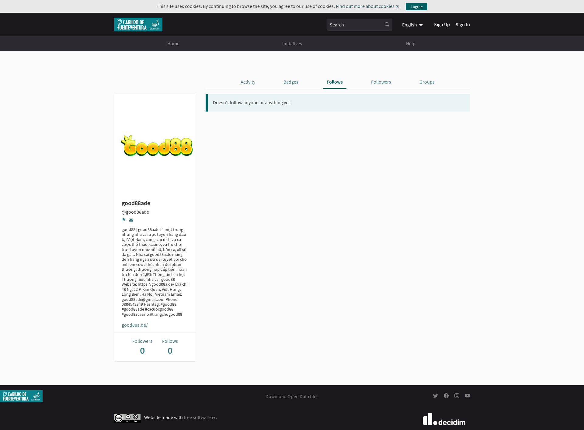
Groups (427, 82)
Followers (381, 82)
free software (200, 417)
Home (173, 43)
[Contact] (131, 220)
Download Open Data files (292, 396)
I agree (417, 6)
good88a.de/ (135, 325)
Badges (290, 82)
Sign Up (442, 24)
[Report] (124, 220)
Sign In (463, 24)
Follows (335, 82)
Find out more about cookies (367, 6)
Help (410, 43)
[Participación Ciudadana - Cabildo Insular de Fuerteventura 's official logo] (138, 24)
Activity (248, 82)
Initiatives (292, 43)
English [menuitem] (409, 25)
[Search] (386, 25)
